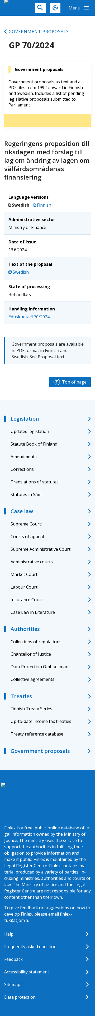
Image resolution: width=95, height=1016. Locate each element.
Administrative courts (32, 562)
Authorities (25, 628)
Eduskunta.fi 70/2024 (29, 317)
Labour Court (24, 587)
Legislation (25, 418)
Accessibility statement (26, 972)
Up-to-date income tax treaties (41, 721)
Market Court (24, 574)
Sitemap (12, 984)
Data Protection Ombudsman (39, 667)
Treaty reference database (37, 734)
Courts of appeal (27, 536)
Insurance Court (27, 600)
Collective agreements (32, 679)
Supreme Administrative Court (40, 549)
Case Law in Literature (33, 612)
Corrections (22, 469)
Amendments (24, 457)
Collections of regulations (36, 642)
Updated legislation (30, 431)
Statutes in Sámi (26, 494)
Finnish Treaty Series (31, 709)
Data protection (20, 997)
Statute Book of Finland (34, 444)
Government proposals (39, 31)
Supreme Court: (26, 524)
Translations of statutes (35, 482)
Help (8, 934)
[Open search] (40, 8)
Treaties (21, 696)
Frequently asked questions (31, 946)
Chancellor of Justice (31, 654)
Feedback (13, 959)
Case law (22, 511)
